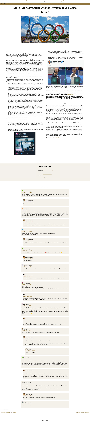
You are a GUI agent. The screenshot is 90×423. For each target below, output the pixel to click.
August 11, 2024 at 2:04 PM (26, 358)
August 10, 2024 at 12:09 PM (27, 250)
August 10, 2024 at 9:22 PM (28, 201)
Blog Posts (36, 3)
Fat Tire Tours (56, 137)
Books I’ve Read (50, 3)
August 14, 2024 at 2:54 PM (28, 395)
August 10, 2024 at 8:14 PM (26, 284)
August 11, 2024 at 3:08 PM (26, 383)
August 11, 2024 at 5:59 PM (30, 350)
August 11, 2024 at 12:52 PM (28, 338)
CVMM (57, 3)
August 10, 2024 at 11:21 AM (27, 231)
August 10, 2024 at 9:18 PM (28, 240)
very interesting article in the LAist (52, 114)
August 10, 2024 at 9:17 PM (28, 258)
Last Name (40, 175)
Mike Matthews (5, 4)
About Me (62, 3)
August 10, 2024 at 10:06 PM (27, 330)
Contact (67, 3)
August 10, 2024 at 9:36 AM (27, 192)
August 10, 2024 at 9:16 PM (28, 296)
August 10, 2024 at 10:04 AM (27, 210)
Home (32, 3)
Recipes (42, 3)
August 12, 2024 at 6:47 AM (27, 403)
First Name (40, 172)
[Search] (62, 1)
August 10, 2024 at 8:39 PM (27, 305)
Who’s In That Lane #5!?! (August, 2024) (82, 412)
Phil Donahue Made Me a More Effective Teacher (8, 412)
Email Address (40, 170)
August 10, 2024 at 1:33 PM (26, 266)
